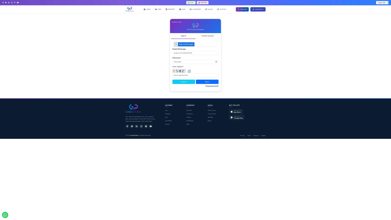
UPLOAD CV (259, 9)
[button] (216, 62)
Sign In (183, 36)
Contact (263, 136)
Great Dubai (134, 135)
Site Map (210, 117)
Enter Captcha (178, 66)
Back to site (177, 22)
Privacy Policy (212, 114)
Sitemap (256, 136)
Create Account (208, 36)
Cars (166, 110)
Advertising (189, 121)
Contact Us (189, 114)
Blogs (209, 121)
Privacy (242, 136)
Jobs (166, 117)
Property (167, 114)
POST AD (243, 9)
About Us (189, 110)
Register (184, 82)
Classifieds (168, 121)
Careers (188, 117)
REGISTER (204, 2)
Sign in (207, 82)
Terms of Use (212, 110)
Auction (167, 124)
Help (187, 124)
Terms (249, 136)
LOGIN (192, 2)
